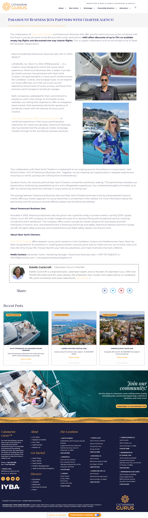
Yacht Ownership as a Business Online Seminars (26, 349)
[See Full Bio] (89, 278)
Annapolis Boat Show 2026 (122, 348)
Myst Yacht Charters (41, 34)
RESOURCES (120, 3)
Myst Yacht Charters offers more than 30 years (36, 118)
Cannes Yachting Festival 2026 (74, 348)
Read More (26, 359)
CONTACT (131, 3)
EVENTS (110, 3)
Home (10, 26)
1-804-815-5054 (124, 468)
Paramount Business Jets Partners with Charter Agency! (45, 26)
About (34, 431)
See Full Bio (82, 278)
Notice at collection (57, 515)
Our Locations (69, 431)
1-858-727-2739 (95, 482)
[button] (104, 290)
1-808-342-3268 (95, 452)
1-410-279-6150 (65, 469)
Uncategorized (19, 26)
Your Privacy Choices (81, 515)
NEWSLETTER (92, 3)
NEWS (102, 3)
